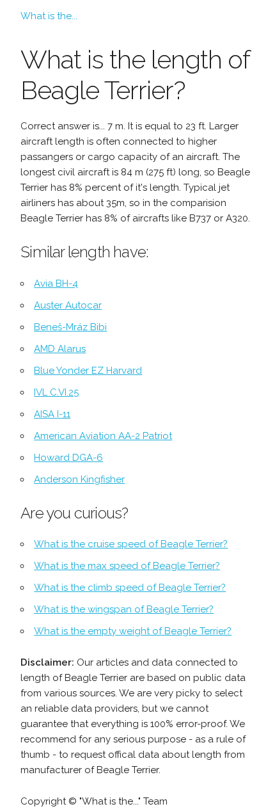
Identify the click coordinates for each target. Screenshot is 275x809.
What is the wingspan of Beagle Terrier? (124, 609)
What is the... (48, 16)
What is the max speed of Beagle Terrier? (127, 566)
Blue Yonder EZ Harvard (88, 370)
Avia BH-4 (56, 283)
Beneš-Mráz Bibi (70, 327)
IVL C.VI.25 (56, 392)
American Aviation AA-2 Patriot (103, 436)
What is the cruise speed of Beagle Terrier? (131, 544)
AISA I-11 (52, 414)
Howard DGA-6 (68, 457)
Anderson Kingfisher (79, 479)
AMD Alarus (60, 349)
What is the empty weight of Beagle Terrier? (133, 631)
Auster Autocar (68, 305)
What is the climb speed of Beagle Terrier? (130, 587)
